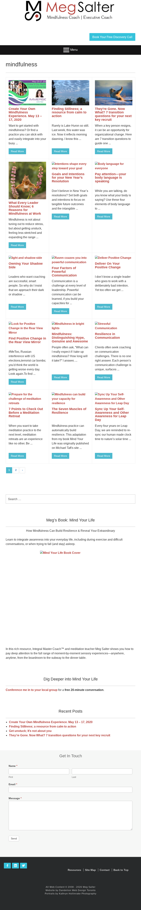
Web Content (57, 887)
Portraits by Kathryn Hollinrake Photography (70, 893)
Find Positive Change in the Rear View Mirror (27, 340)
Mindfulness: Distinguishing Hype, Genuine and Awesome (70, 337)
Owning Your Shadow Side (26, 265)
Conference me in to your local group (31, 689)
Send (14, 838)
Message (15, 798)
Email (13, 784)
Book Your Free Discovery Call (112, 37)
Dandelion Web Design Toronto (77, 890)
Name (13, 765)
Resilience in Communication (107, 335)
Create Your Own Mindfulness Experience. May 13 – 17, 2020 (25, 114)
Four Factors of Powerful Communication (64, 271)
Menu (74, 49)
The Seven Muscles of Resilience (69, 410)
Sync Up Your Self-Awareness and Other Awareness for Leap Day (112, 414)
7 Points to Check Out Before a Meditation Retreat (26, 412)
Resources (74, 869)
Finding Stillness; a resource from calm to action (69, 112)
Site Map (90, 869)
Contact (105, 869)
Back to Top (121, 869)
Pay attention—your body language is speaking (110, 177)
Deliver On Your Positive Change (108, 265)
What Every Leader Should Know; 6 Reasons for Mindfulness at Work (25, 208)
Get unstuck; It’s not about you (30, 730)
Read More (17, 151)
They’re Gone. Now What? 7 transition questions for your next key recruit (113, 114)
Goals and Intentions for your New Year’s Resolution (68, 177)
